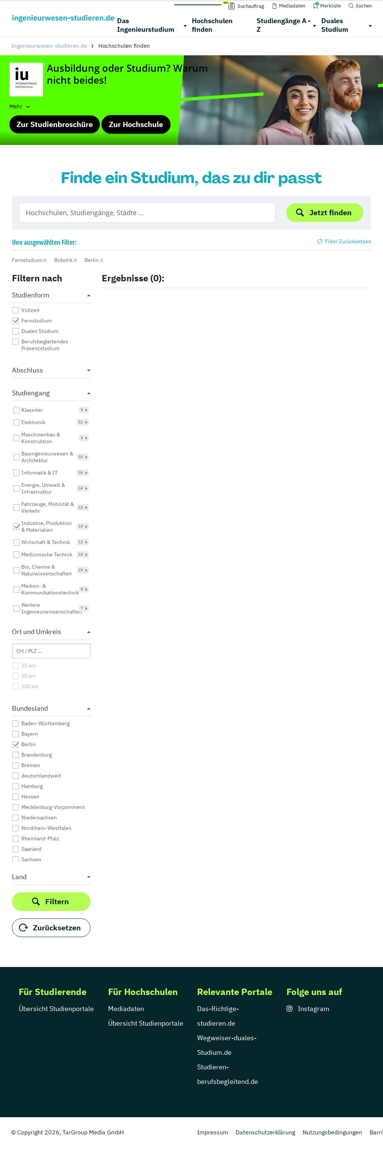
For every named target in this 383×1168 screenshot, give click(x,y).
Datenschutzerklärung (265, 1132)
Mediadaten (126, 1008)
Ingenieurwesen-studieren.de (49, 45)
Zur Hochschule (136, 124)
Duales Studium (334, 25)
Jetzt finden (330, 212)
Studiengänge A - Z (283, 25)
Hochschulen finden (212, 25)
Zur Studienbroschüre (54, 124)
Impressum (212, 1132)
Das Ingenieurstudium (145, 25)
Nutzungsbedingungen (332, 1132)
